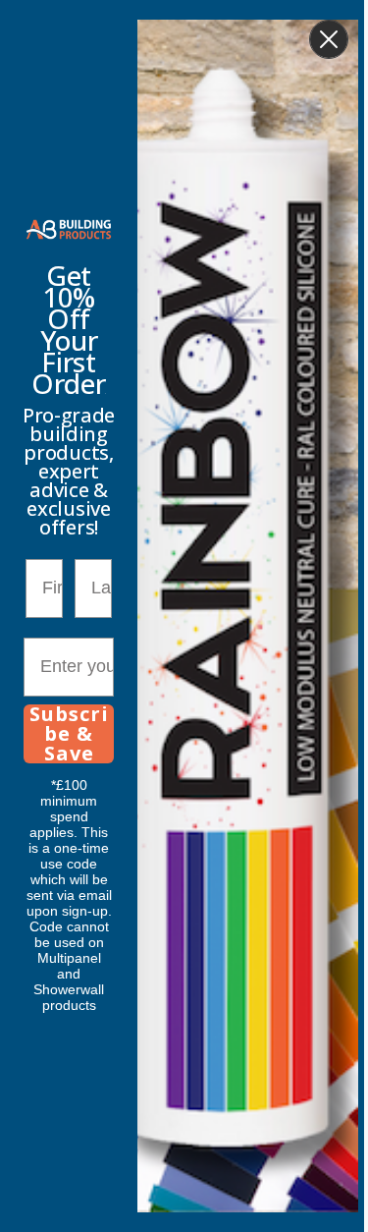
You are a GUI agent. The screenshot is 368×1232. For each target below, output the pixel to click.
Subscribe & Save (69, 733)
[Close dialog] (328, 39)
